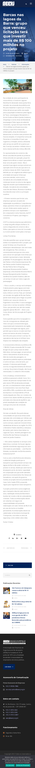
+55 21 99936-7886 (12, 686)
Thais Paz (17, 627)
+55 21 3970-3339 (11, 712)
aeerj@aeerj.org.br (12, 718)
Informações (10, 55)
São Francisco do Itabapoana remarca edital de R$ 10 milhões (22, 590)
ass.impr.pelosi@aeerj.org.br (15, 689)
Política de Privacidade (23, 765)
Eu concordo (10, 765)
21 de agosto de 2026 (20, 595)
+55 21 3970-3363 (11, 710)
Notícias (19, 55)
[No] (33, 761)
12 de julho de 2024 (12, 53)
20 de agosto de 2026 (20, 606)
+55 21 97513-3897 (12, 715)
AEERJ (26, 53)
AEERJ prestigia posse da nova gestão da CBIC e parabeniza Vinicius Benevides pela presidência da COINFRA (21, 618)
